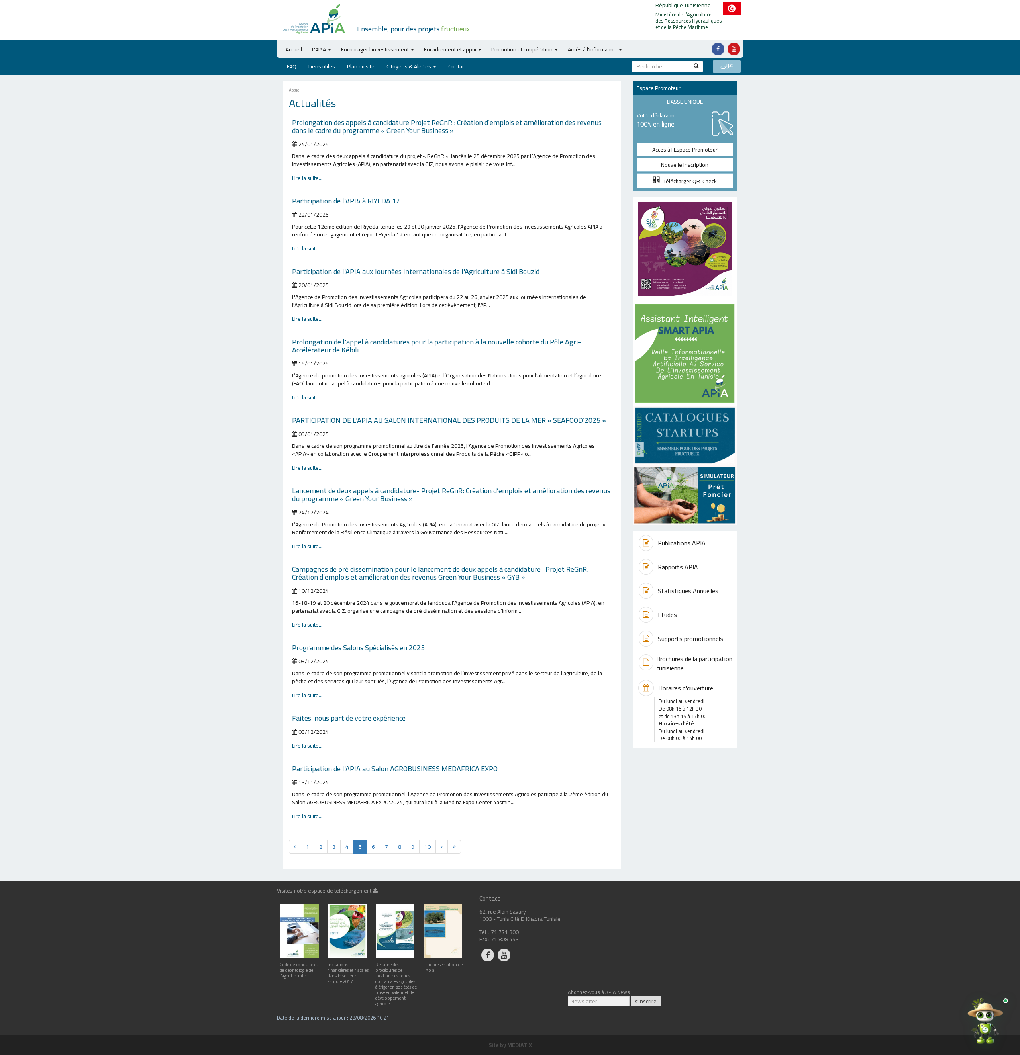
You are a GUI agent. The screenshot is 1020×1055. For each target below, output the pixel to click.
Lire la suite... (307, 178)
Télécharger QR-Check (688, 181)
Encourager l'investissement (375, 49)
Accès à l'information (592, 49)
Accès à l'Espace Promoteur (685, 150)
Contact (457, 66)
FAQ (291, 66)
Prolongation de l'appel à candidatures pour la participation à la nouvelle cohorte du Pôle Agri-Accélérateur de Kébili (436, 345)
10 (427, 847)
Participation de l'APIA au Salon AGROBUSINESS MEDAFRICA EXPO (395, 768)
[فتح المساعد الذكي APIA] (986, 1021)
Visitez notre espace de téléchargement (325, 892)
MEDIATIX (519, 1045)
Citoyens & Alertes (408, 66)
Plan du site (361, 66)
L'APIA (319, 49)
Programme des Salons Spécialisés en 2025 (358, 647)
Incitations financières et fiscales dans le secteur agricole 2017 (348, 972)
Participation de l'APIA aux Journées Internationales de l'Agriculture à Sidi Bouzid (416, 271)
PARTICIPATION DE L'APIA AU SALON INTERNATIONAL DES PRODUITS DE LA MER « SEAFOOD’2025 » (449, 420)
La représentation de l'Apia (443, 967)
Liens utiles (321, 66)
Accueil (294, 49)
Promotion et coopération (522, 49)
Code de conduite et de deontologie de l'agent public (299, 970)
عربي (726, 65)
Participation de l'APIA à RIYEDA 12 (346, 200)
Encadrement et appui (450, 49)
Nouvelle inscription (684, 165)
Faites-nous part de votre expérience (349, 718)
